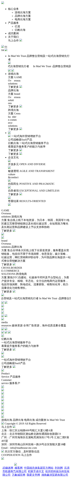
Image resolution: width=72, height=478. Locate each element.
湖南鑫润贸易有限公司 (54, 474)
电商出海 (29, 419)
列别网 (59, 467)
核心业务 (13, 8)
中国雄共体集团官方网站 (38, 467)
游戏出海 (6, 419)
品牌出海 (18, 419)
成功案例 (13, 33)
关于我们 (13, 36)
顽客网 (19, 467)
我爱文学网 (33, 474)
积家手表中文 (36, 471)
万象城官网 (18, 474)
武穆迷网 (8, 467)
